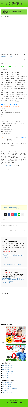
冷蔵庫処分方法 (6, 384)
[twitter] (5, 214)
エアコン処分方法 (7, 393)
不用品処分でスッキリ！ (7, 56)
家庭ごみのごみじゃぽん (9, 165)
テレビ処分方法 (6, 386)
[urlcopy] (22, 214)
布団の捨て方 (5, 369)
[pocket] (12, 214)
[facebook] (9, 214)
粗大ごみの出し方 (7, 367)
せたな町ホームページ (10, 137)
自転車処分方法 (6, 375)
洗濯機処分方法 (6, 391)
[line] (19, 214)
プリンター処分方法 (7, 371)
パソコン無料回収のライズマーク (11, 264)
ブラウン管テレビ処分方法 (9, 389)
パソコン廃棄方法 (7, 382)
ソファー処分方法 (7, 373)
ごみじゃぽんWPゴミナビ (14, 4)
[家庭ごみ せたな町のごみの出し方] (15, 214)
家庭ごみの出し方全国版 (14, 400)
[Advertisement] (14, 36)
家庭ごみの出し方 (7, 365)
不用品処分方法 (6, 377)
